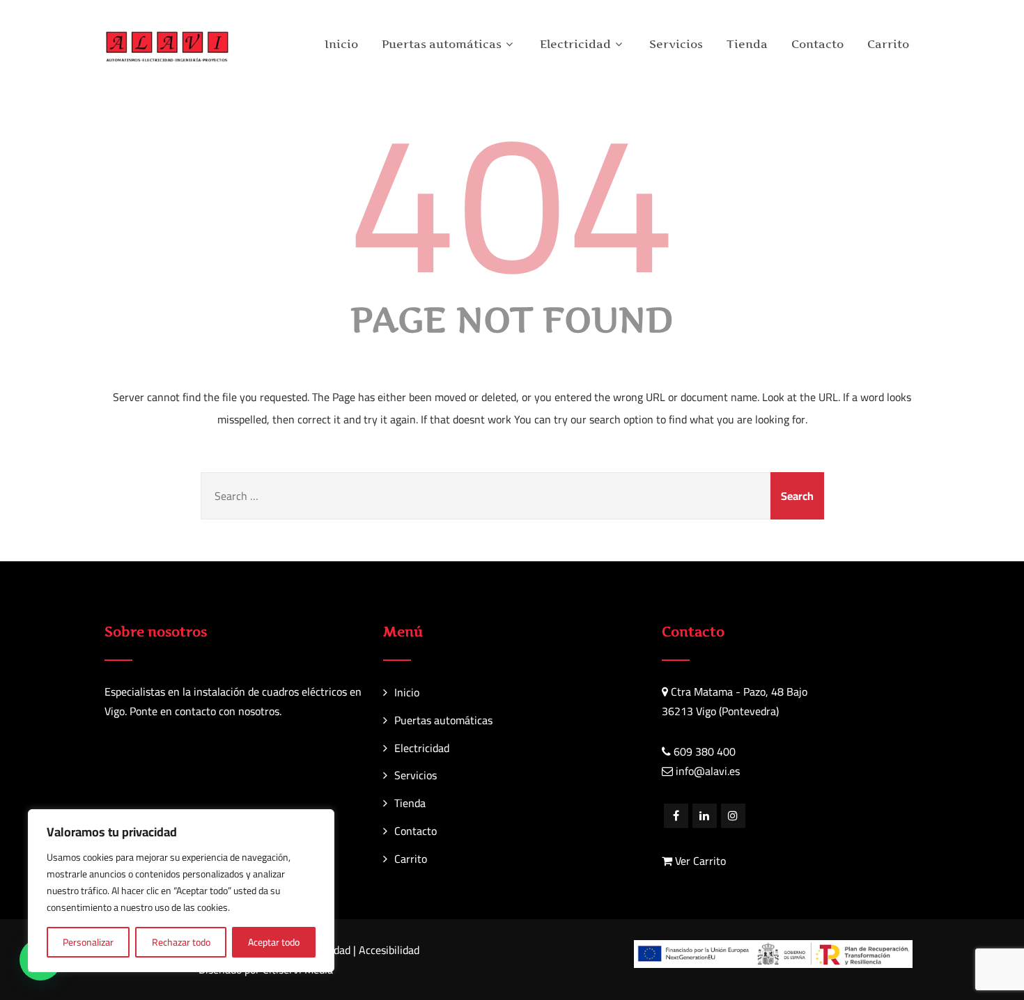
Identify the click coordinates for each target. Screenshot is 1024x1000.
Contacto (817, 44)
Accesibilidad (389, 949)
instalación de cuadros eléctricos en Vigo (233, 701)
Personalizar (88, 942)
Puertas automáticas (443, 720)
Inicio (341, 44)
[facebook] (676, 816)
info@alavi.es (708, 770)
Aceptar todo (274, 942)
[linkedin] (704, 816)
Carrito (888, 44)
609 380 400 (705, 751)
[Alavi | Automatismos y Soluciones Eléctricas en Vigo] (194, 47)
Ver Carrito (699, 860)
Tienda (747, 44)
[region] (181, 890)
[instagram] (733, 816)
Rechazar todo (181, 942)
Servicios (415, 775)
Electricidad (421, 747)
